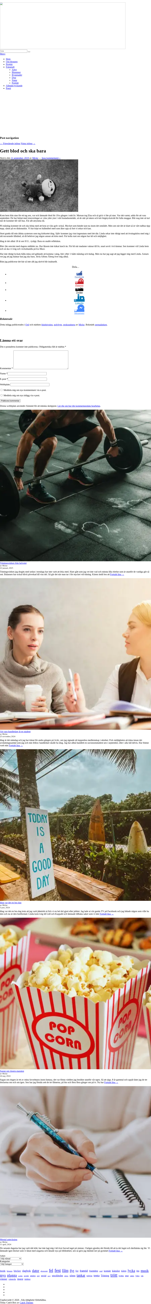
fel (51, 1270)
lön (137, 1271)
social (43, 1275)
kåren (123, 1271)
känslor (116, 1270)
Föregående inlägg (10, 143)
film (65, 1270)
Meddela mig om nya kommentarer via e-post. (25, 390)
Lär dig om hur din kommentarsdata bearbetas (79, 406)
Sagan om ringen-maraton (12, 1071)
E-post (3, 379)
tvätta (121, 1276)
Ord (27, 324)
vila (142, 1276)
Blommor (16, 72)
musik (145, 1270)
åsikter (27, 1279)
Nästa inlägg (28, 143)
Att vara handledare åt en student (15, 731)
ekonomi (44, 1271)
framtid (84, 1270)
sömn (72, 1275)
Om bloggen (12, 61)
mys (3, 1275)
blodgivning (47, 324)
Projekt (9, 64)
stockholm (57, 1275)
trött (113, 1275)
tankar (81, 1275)
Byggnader (17, 75)
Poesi (8, 88)
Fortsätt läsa (117, 574)
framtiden (93, 1271)
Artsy (14, 69)
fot (77, 1271)
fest (58, 1270)
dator (35, 1270)
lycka (131, 1270)
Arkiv (2, 1256)
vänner (3, 1279)
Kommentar (6, 368)
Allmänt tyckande (14, 85)
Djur (14, 77)
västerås (12, 1279)
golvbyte (58, 324)
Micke (35, 158)
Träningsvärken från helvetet (13, 563)
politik (20, 1276)
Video (137, 1276)
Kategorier (5, 1261)
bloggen (9, 1271)
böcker (17, 1271)
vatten (132, 1276)
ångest (20, 1279)
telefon (89, 1276)
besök (2, 1271)
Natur (14, 80)
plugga (12, 1275)
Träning (105, 1275)
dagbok (26, 1270)
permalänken (101, 324)
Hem (8, 59)
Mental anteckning (8, 1239)
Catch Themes (26, 1302)
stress (66, 1276)
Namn (3, 373)
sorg (49, 1276)
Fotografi (10, 67)
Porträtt (15, 83)
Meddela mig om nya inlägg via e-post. (22, 395)
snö (38, 1276)
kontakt (107, 1271)
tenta (97, 1275)
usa (127, 1275)
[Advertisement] (75, 113)
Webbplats (5, 384)
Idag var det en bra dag (10, 902)
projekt (26, 1276)
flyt (72, 1270)
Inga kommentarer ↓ (51, 158)
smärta (33, 1276)
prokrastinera (69, 324)
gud (100, 1271)
